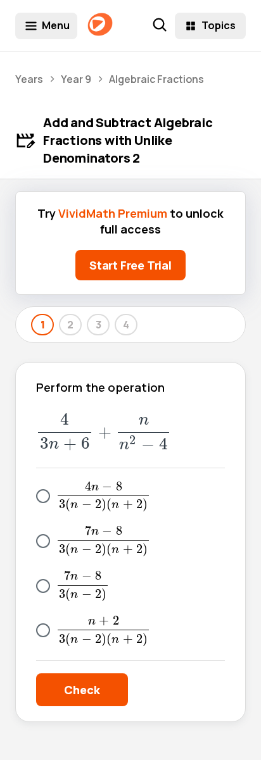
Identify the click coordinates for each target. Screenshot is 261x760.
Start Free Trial (130, 265)
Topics (218, 25)
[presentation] (103, 432)
